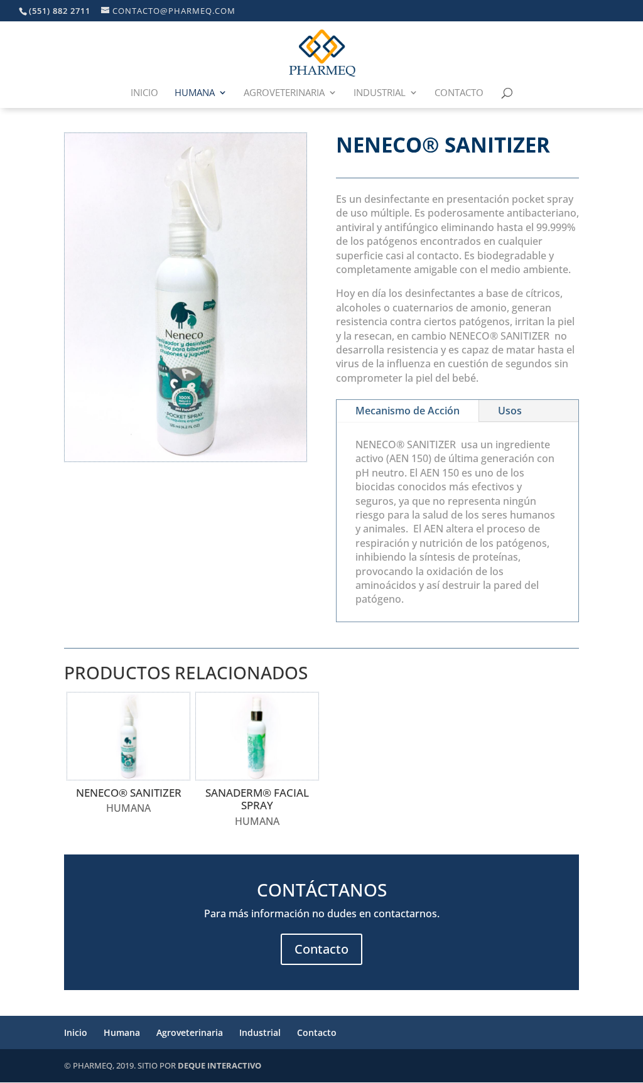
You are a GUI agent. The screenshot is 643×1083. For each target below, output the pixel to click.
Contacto (459, 93)
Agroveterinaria (284, 93)
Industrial (380, 93)
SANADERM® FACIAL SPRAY (257, 798)
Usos (510, 411)
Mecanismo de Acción (407, 411)
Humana (195, 93)
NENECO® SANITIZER (128, 792)
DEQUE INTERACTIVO (219, 1065)
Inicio (144, 93)
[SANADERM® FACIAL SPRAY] (257, 736)
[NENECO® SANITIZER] (128, 736)
